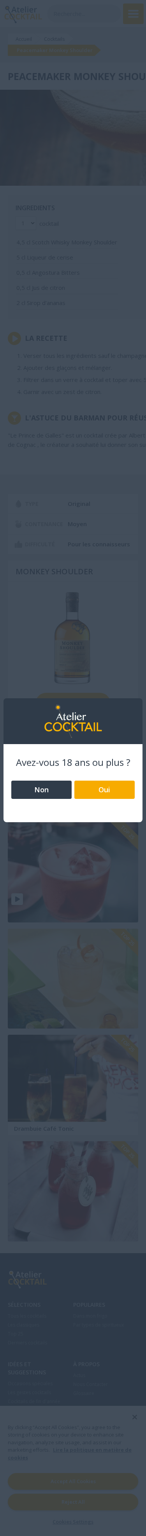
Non (41, 789)
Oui (104, 789)
